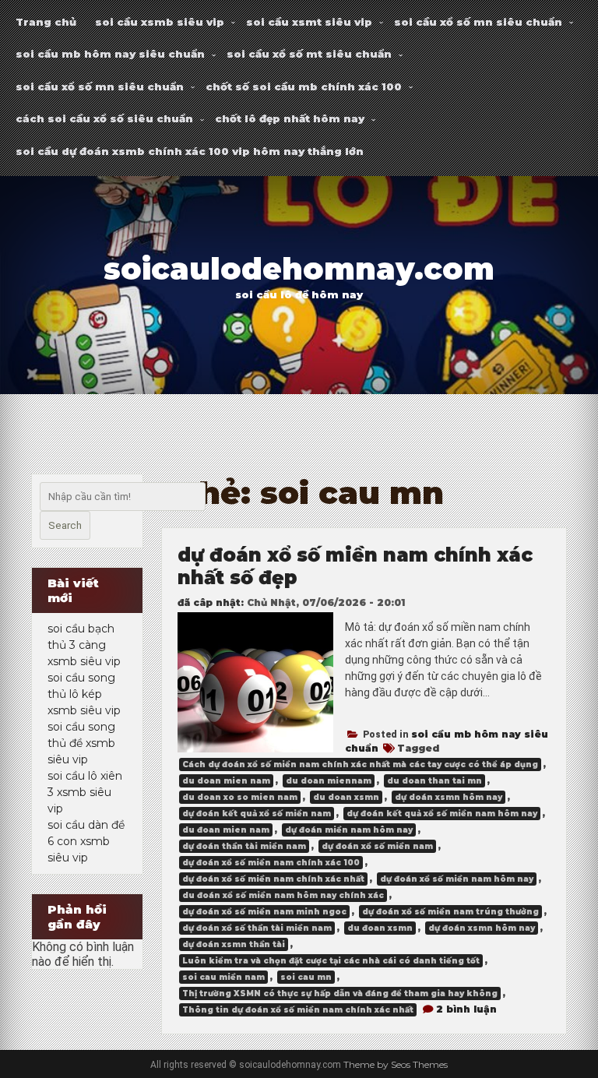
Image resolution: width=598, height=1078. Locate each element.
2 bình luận (466, 1009)
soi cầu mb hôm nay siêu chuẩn (110, 54)
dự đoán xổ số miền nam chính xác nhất (273, 879)
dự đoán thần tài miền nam (244, 846)
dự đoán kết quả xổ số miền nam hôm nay (441, 813)
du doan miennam (328, 781)
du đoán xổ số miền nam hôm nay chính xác (283, 895)
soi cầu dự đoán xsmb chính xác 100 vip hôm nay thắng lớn (190, 151)
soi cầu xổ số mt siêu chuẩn (309, 54)
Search (65, 525)
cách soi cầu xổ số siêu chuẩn (104, 118)
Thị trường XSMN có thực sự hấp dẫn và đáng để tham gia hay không (340, 993)
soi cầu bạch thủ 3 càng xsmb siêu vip (84, 645)
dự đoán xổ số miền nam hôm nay (456, 879)
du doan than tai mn (434, 781)
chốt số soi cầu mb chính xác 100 (304, 86)
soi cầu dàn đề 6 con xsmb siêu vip (86, 841)
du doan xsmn (346, 797)
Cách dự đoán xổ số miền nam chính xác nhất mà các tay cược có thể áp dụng (360, 764)
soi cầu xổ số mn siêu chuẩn (478, 22)
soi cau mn (306, 977)
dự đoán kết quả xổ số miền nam (256, 813)
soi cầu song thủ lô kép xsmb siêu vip (84, 694)
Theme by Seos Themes (395, 1064)
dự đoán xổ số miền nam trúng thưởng (450, 912)
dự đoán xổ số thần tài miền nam (257, 928)
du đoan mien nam (225, 830)
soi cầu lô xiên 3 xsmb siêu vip (84, 792)
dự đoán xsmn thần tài (233, 944)
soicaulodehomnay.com (299, 269)
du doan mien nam (226, 781)
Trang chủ (46, 22)
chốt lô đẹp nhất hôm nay (289, 118)
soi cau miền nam (223, 977)
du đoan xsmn (380, 928)
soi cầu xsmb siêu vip (159, 22)
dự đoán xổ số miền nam (377, 846)
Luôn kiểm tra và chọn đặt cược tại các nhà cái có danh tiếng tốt (331, 961)
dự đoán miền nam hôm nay (349, 830)
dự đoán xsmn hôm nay (481, 928)
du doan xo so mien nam (239, 797)
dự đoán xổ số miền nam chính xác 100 (271, 863)
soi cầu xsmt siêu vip (309, 22)
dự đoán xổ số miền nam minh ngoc (264, 912)
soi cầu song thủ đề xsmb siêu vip (81, 743)
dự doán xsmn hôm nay (448, 797)
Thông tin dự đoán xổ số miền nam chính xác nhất (297, 1010)
